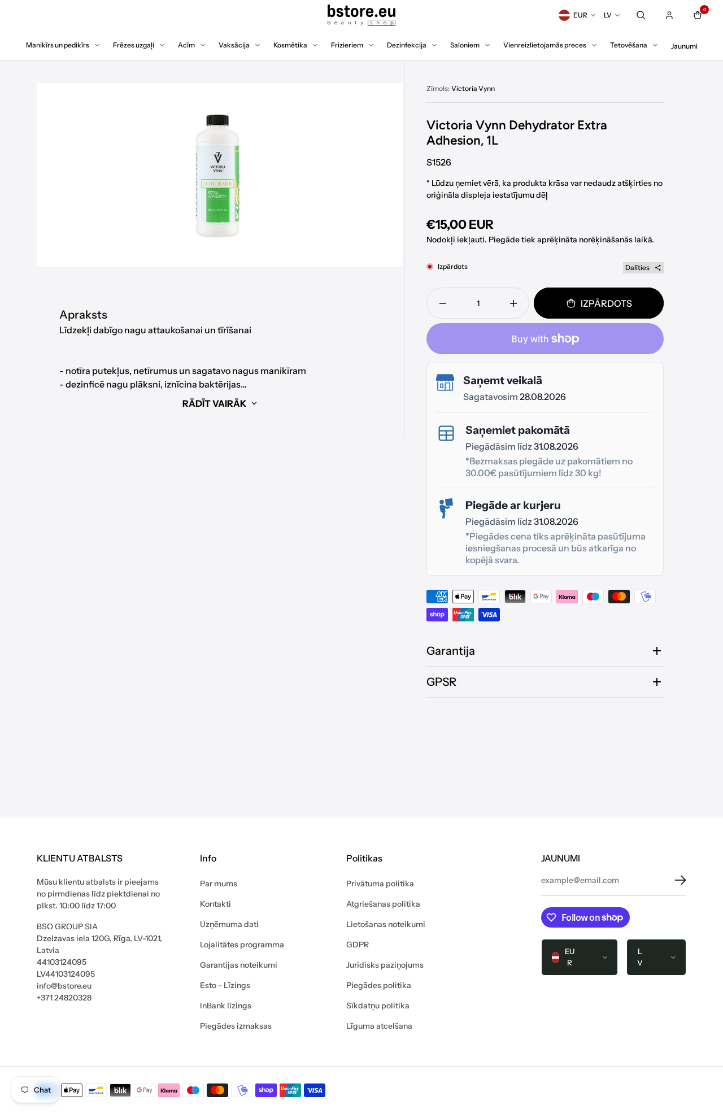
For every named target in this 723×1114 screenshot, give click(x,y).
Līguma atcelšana (379, 1026)
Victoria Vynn (473, 88)
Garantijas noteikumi (238, 965)
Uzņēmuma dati (229, 924)
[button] (672, 880)
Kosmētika (290, 45)
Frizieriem (347, 45)
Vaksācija (234, 45)
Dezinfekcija (406, 45)
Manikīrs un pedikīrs (57, 45)
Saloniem (465, 45)
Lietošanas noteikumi (385, 924)
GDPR (357, 944)
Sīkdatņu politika (378, 1005)
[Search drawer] (641, 15)
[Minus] (442, 303)
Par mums (218, 883)
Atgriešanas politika (383, 904)
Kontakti (215, 904)
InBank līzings (225, 1005)
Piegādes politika (378, 985)
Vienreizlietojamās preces (544, 45)
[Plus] (513, 303)
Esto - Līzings (225, 985)
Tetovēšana (628, 45)
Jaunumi (684, 46)
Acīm (186, 45)
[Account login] (669, 15)
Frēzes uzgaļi (133, 45)
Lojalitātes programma (242, 944)
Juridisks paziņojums (385, 965)
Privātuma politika (380, 883)
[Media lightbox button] (220, 175)
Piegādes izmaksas (236, 1026)
